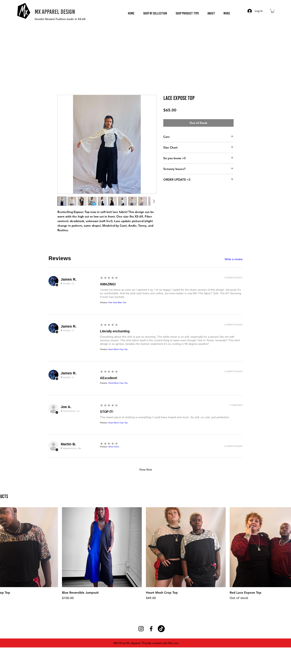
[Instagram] (141, 431)
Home (61, 81)
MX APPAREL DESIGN (55, 11)
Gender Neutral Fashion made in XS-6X (60, 19)
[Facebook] (151, 431)
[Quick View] (102, 350)
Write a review (233, 259)
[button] (155, 13)
